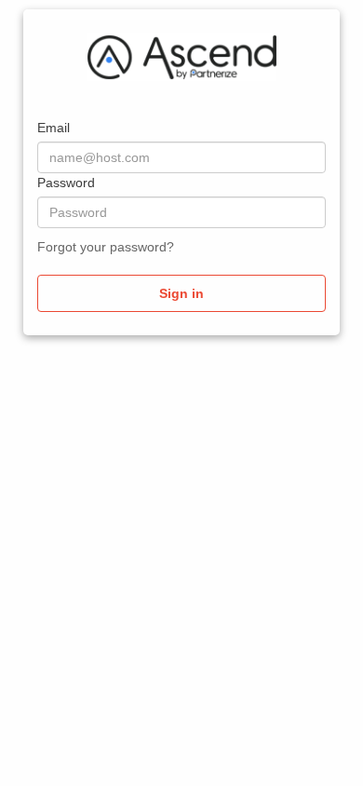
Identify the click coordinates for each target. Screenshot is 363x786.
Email (53, 127)
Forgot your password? (105, 246)
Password (66, 182)
